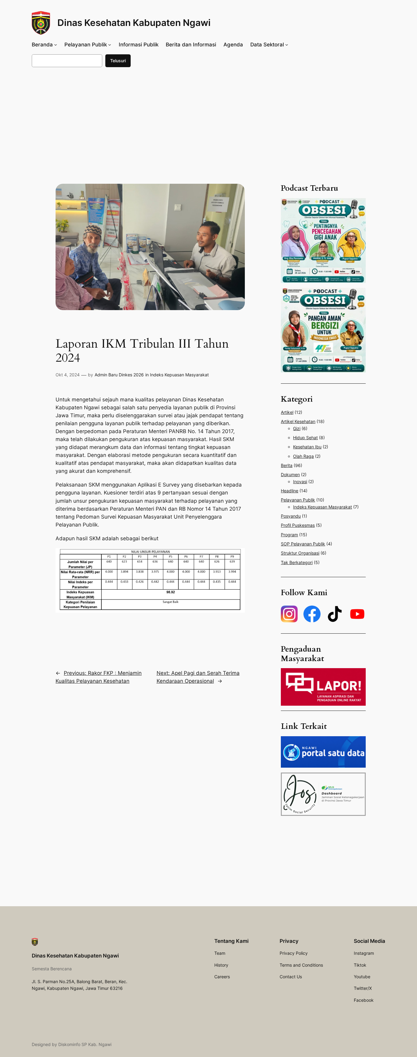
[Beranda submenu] (55, 44)
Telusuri (118, 60)
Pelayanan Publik (298, 499)
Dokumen (290, 474)
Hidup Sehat (305, 437)
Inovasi (300, 481)
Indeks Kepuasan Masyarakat (179, 374)
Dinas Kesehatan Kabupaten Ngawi (134, 22)
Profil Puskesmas (298, 525)
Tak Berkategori (297, 562)
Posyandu (291, 516)
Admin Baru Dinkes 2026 (119, 374)
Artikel (287, 412)
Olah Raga (303, 456)
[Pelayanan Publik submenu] (109, 44)
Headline (289, 490)
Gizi (296, 428)
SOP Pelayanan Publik (303, 543)
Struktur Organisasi (300, 553)
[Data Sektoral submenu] (286, 44)
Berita (286, 465)
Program (289, 534)
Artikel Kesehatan (298, 421)
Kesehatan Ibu (307, 446)
